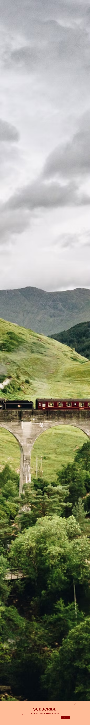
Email (23, 714)
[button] (75, 704)
